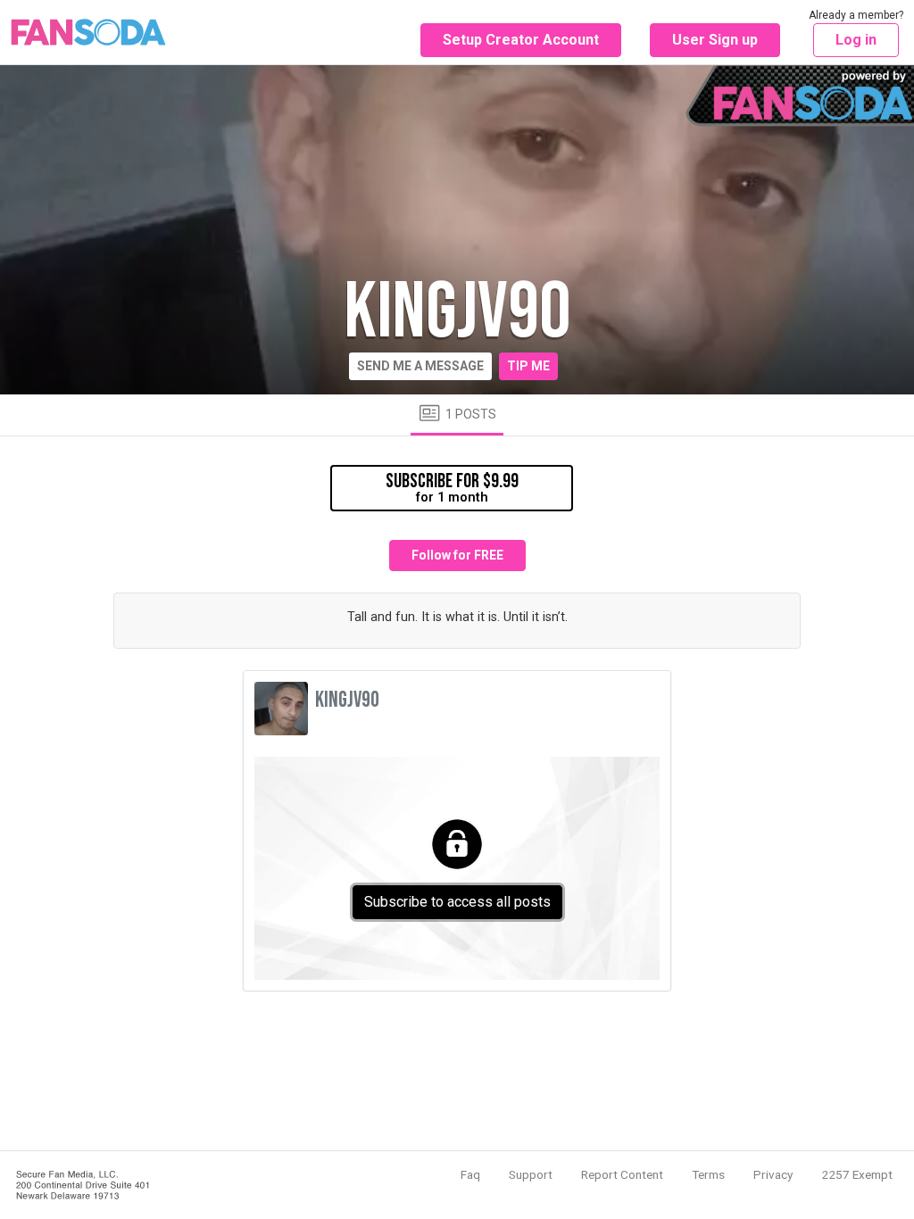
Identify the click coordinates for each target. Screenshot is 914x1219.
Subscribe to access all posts (457, 901)
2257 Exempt (857, 1174)
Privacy (773, 1174)
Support (531, 1174)
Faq (470, 1174)
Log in (856, 39)
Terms (708, 1174)
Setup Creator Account (521, 39)
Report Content (622, 1174)
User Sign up (715, 39)
